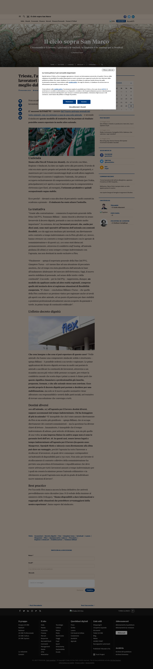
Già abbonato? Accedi (77, 107)
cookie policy (73, 82)
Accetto (84, 101)
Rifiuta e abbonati (108, 70)
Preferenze (69, 101)
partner (104, 89)
